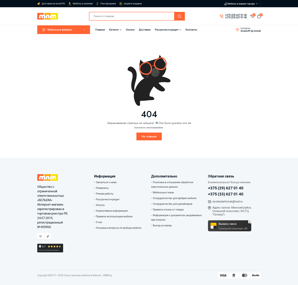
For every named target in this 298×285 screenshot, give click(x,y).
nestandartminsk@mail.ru (227, 201)
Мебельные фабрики (59, 29)
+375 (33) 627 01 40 (236, 17)
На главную (149, 136)
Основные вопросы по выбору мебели (118, 227)
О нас (99, 222)
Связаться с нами (106, 182)
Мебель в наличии (83, 3)
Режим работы (104, 193)
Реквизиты (102, 188)
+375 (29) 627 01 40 (236, 15)
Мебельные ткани (163, 192)
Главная (100, 29)
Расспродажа (108, 3)
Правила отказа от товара (168, 209)
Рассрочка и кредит (166, 29)
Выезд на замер (162, 225)
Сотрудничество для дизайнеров (172, 203)
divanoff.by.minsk (251, 31)
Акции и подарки (133, 3)
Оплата (130, 29)
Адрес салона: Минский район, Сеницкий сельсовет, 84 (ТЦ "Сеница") (231, 211)
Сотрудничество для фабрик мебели (174, 198)
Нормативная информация (112, 210)
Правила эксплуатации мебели (114, 216)
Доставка (145, 29)
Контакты (191, 29)
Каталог (114, 29)
